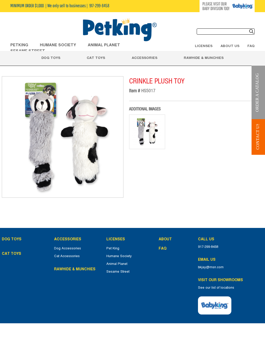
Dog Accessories (67, 248)
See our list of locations (216, 288)
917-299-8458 (208, 247)
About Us (229, 45)
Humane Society (119, 256)
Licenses (203, 45)
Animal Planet (116, 264)
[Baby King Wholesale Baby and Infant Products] (119, 30)
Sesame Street (117, 272)
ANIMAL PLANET (104, 45)
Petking (19, 45)
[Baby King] (214, 305)
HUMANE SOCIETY (58, 45)
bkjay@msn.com (211, 267)
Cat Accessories (67, 256)
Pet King (112, 248)
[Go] (251, 31)
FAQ (251, 45)
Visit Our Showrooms (221, 279)
